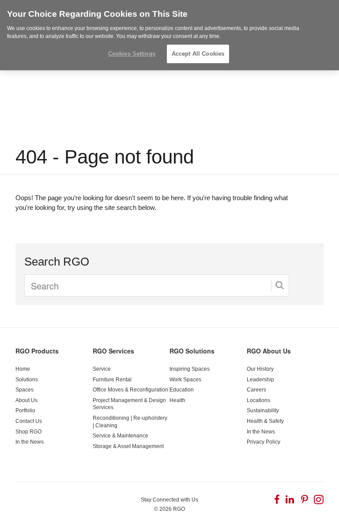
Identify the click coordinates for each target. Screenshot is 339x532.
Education (182, 390)
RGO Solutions (192, 350)
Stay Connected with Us (169, 500)
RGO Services (113, 350)
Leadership (260, 379)
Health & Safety (265, 421)
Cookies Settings (131, 53)
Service (102, 369)
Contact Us (28, 421)
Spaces (24, 390)
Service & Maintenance (120, 436)
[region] (169, 35)
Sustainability (263, 410)
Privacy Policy (263, 442)
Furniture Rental (112, 379)
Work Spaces (185, 379)
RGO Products (37, 350)
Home (22, 369)
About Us (26, 400)
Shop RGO (28, 432)
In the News (29, 442)
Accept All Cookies (198, 53)
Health (177, 400)
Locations (258, 400)
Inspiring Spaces (190, 369)
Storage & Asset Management (128, 446)
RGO (179, 509)
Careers (256, 390)
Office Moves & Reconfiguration (130, 390)
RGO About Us (269, 350)
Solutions (26, 379)
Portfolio (25, 410)
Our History (260, 369)
